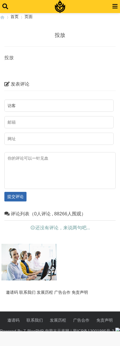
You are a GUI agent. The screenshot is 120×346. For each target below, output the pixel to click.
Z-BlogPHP (33, 331)
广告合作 (62, 292)
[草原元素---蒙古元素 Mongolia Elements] (2, 16)
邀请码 (12, 292)
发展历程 (45, 292)
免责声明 (80, 292)
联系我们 (27, 292)
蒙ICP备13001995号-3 (93, 331)
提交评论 (15, 196)
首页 (14, 16)
